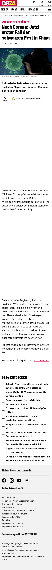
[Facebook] (4, 480)
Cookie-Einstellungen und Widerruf (18, 510)
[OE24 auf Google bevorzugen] (44, 99)
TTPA (4, 560)
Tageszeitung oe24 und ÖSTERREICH (19, 534)
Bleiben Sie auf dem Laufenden (17, 470)
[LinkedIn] (27, 480)
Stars (23, 9)
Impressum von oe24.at (12, 523)
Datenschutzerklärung (12, 504)
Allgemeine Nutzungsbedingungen (18, 501)
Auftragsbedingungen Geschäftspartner (20, 543)
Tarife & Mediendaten (12, 547)
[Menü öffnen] (49, 9)
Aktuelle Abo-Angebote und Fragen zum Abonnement (20, 551)
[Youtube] (19, 480)
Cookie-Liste (8, 507)
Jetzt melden (41, 361)
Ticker (4, 9)
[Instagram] (12, 480)
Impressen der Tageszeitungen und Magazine (23, 556)
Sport (14, 9)
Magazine (33, 9)
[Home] (3, 15)
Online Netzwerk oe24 (12, 488)
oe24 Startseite (9, 498)
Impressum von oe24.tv (12, 527)
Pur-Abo (6, 520)
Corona (9, 15)
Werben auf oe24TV (11, 517)
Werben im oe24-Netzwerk (14, 514)
